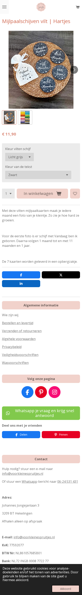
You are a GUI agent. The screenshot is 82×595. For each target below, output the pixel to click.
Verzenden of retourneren (22, 331)
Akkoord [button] (65, 589)
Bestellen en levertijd (17, 323)
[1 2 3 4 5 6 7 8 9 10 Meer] (8, 194)
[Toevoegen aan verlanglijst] (75, 194)
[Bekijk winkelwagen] (77, 7)
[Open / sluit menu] (4, 7)
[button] (9, 117)
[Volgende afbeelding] (74, 70)
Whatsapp (29, 481)
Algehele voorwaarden (19, 339)
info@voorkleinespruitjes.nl (22, 473)
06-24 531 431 (67, 481)
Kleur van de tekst (18, 167)
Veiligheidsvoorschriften (20, 355)
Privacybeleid (11, 347)
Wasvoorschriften (15, 362)
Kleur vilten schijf (18, 149)
